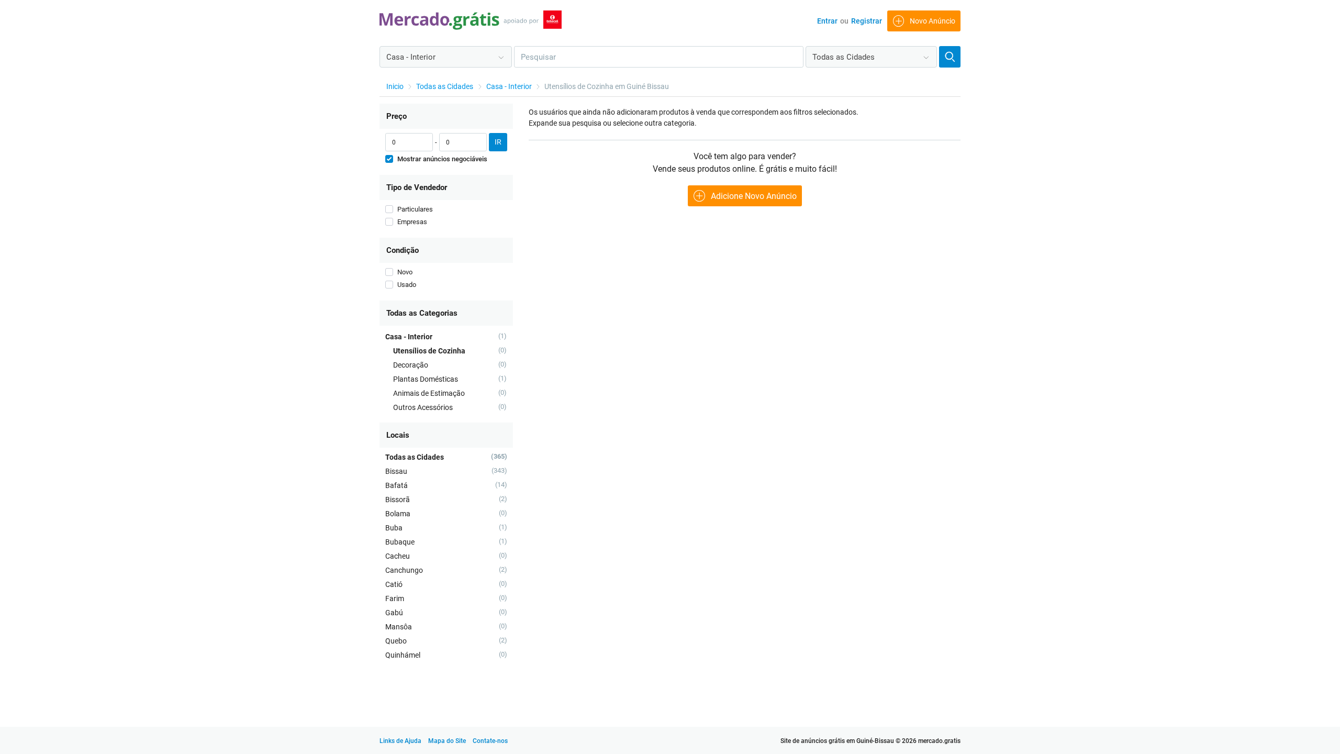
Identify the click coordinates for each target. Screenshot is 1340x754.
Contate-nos (490, 741)
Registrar (866, 21)
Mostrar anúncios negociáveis (442, 159)
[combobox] (445, 57)
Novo (404, 272)
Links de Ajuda (400, 741)
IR (498, 142)
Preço (396, 116)
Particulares (415, 209)
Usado (406, 285)
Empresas (412, 222)
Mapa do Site (447, 741)
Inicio (395, 86)
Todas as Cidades (444, 86)
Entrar (827, 21)
